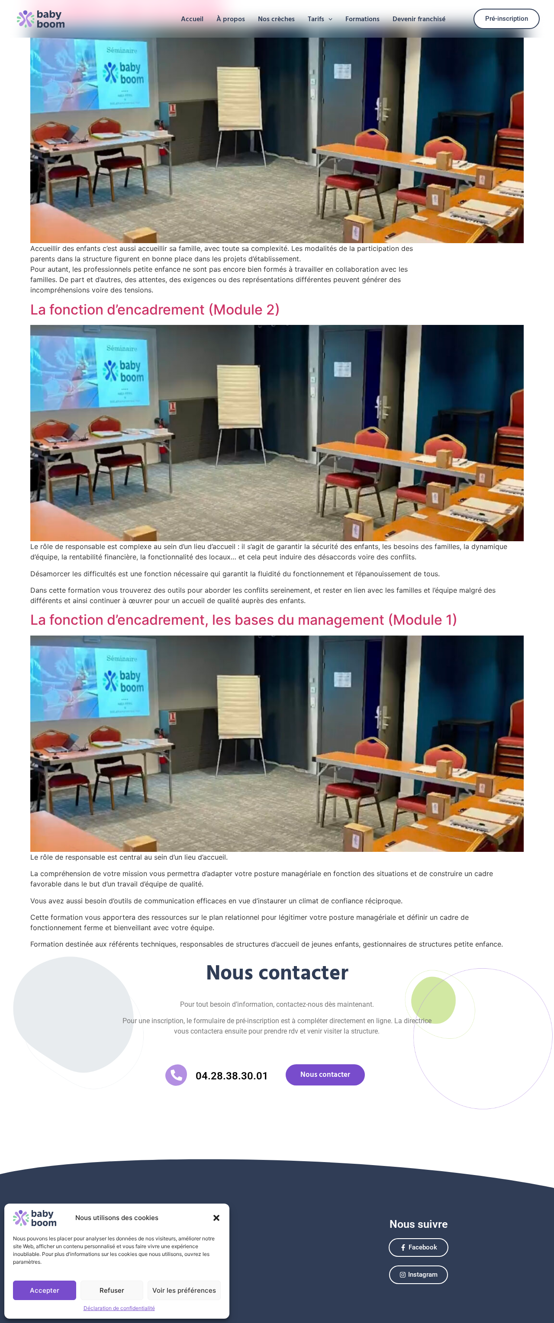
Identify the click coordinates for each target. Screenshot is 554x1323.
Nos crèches (276, 19)
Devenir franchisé (419, 19)
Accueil (192, 19)
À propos (230, 19)
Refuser (112, 1290)
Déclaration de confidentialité (119, 1308)
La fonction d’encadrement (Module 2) (155, 309)
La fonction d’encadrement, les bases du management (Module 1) (243, 619)
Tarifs (316, 19)
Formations (362, 19)
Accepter (44, 1290)
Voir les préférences (184, 1290)
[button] (216, 1218)
